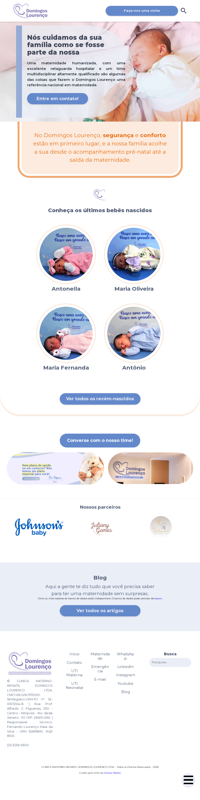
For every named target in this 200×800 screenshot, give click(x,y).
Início (75, 654)
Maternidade (100, 656)
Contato (74, 662)
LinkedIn (125, 667)
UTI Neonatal (74, 685)
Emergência (100, 669)
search (184, 11)
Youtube (125, 683)
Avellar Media (112, 772)
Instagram (125, 675)
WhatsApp (125, 656)
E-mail (100, 679)
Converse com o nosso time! (100, 440)
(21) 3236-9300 (18, 745)
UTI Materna (74, 673)
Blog (125, 692)
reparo (158, 598)
